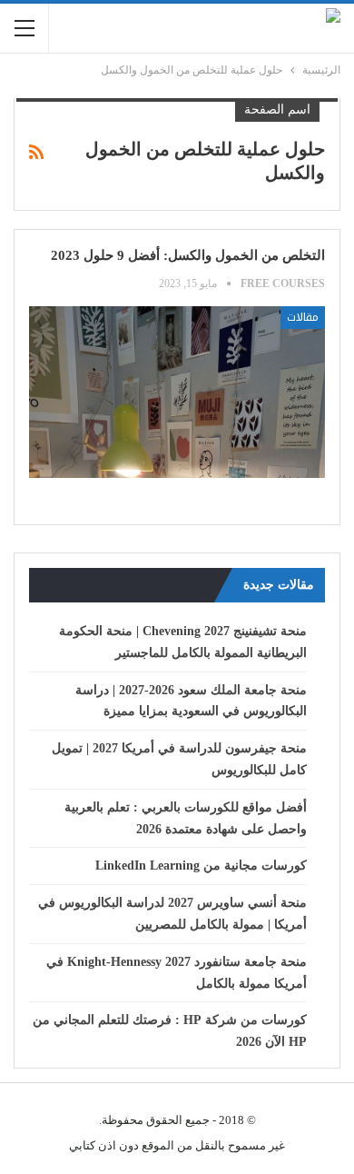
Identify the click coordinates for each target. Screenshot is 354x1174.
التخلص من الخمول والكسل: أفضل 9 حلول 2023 (186, 255)
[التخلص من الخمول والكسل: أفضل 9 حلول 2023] (177, 392)
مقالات (303, 317)
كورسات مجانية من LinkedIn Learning (201, 865)
